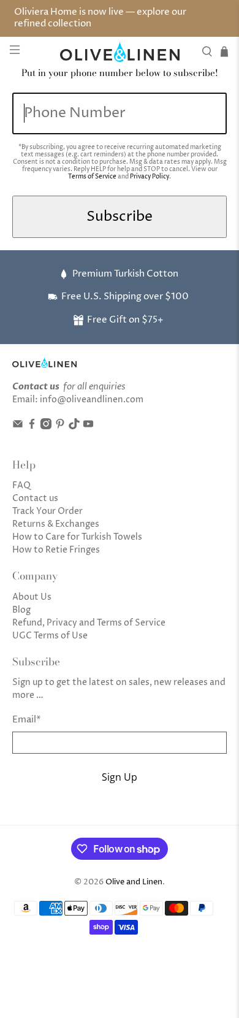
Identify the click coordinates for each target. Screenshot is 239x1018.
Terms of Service (92, 176)
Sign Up (119, 777)
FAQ (21, 485)
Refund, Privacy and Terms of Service (88, 623)
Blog (21, 610)
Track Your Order (47, 511)
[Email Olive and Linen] (17, 426)
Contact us (35, 498)
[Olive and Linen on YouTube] (88, 426)
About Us (31, 597)
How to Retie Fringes (56, 550)
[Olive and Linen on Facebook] (31, 426)
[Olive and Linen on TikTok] (74, 426)
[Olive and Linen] (120, 51)
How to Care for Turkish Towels (77, 537)
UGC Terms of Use (50, 635)
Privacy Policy (149, 176)
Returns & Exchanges (55, 524)
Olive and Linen (133, 882)
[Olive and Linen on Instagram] (45, 426)
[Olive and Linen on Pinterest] (60, 426)
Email (26, 719)
